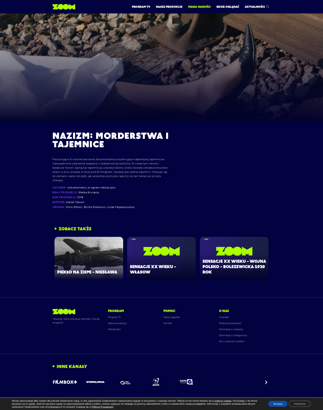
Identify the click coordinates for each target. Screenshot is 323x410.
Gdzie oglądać (227, 7)
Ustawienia (300, 403)
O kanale (224, 317)
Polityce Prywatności (102, 406)
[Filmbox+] (65, 382)
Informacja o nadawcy (231, 329)
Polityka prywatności (230, 323)
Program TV (141, 7)
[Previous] (58, 382)
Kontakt (168, 323)
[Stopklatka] (95, 382)
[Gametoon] (186, 382)
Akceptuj (277, 403)
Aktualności (255, 7)
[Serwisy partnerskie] (161, 382)
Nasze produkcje (169, 7)
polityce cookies (223, 400)
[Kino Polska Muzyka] (156, 382)
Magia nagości (199, 7)
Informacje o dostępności (233, 335)
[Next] (265, 382)
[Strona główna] (63, 6)
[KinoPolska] (125, 382)
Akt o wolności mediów (231, 341)
